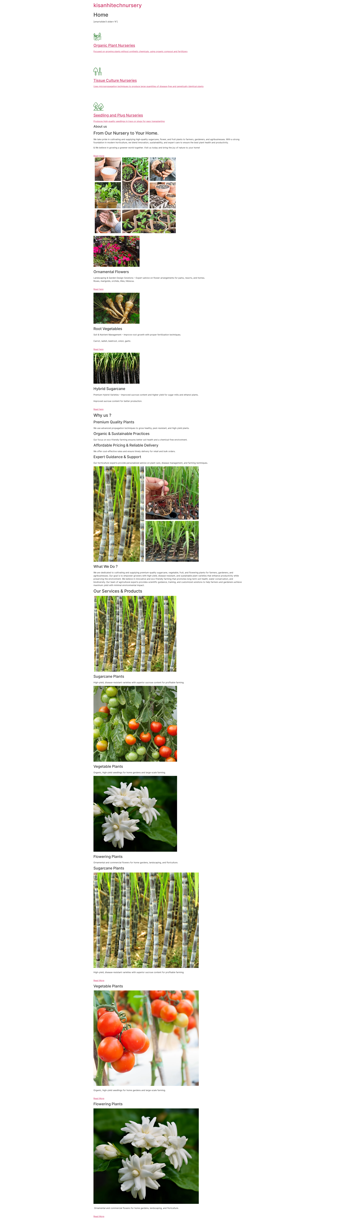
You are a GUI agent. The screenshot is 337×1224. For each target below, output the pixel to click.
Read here (98, 289)
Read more (98, 155)
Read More (98, 980)
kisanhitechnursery (117, 5)
